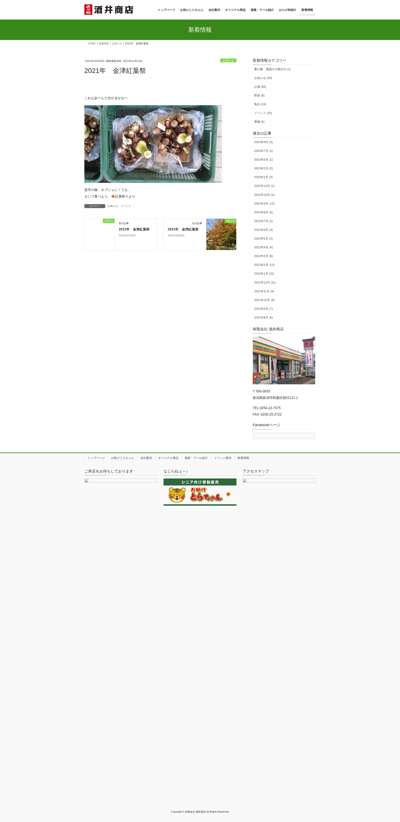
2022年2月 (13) (264, 264)
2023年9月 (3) (263, 142)
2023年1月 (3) (263, 177)
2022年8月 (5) (263, 212)
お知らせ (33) (263, 78)
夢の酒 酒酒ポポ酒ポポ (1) (272, 69)
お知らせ (228, 60)
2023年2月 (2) (263, 168)
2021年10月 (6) (264, 300)
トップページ (96, 458)
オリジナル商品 (168, 458)
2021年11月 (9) (264, 291)
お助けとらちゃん (122, 458)
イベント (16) (263, 113)
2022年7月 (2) (263, 221)
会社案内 (146, 458)
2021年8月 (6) (263, 317)
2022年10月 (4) (264, 194)
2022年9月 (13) (264, 203)
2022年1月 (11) (264, 273)
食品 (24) (260, 104)
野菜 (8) (259, 95)
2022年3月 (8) (263, 256)
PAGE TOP (387, 793)
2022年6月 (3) (263, 229)
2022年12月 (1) (264, 185)
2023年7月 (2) (263, 150)
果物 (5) (259, 121)
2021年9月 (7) (263, 308)
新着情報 (243, 458)
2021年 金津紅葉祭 (134, 229)
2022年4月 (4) (263, 247)
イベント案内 (222, 458)
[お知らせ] (100, 234)
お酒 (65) (260, 86)
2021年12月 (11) (265, 282)
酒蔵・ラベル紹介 (196, 458)
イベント (126, 206)
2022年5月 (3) (263, 238)
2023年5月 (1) (263, 159)
